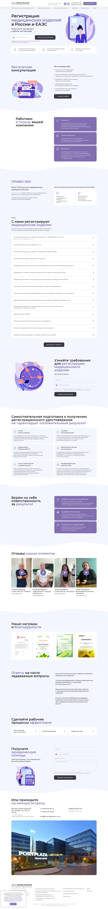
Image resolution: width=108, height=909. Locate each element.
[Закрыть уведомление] (24, 892)
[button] (90, 3)
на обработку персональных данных (13, 898)
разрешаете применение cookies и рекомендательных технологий (13, 900)
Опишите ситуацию (59, 758)
